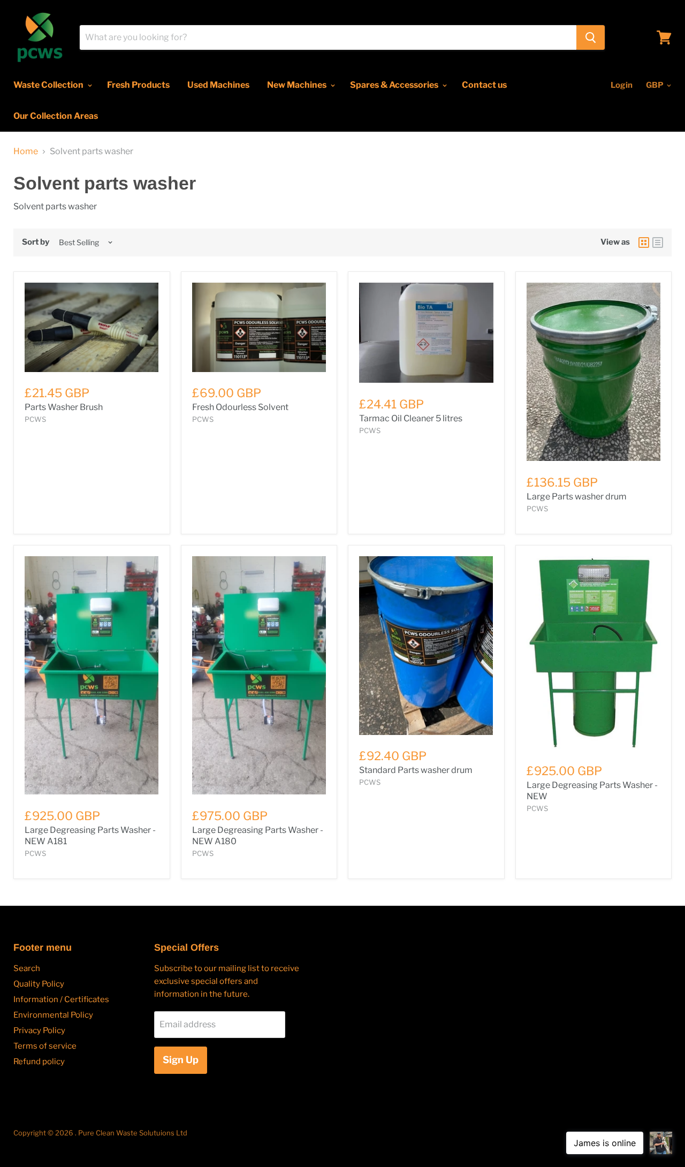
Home (25, 151)
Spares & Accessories (395, 85)
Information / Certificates (61, 999)
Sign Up (181, 1059)
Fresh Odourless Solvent (240, 407)
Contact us (484, 85)
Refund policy (39, 1061)
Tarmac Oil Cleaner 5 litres (410, 418)
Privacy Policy (39, 1030)
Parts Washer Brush (64, 407)
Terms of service (45, 1046)
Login (622, 85)
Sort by (35, 242)
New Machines (297, 85)
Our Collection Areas (55, 116)
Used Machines (218, 85)
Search (26, 968)
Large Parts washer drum (577, 496)
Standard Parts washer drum (416, 770)
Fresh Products (138, 85)
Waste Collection (49, 85)
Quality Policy (38, 984)
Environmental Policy (53, 1015)
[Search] (590, 37)
